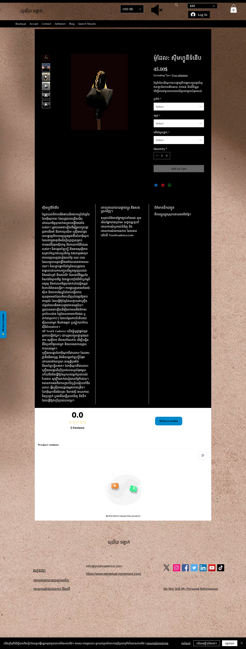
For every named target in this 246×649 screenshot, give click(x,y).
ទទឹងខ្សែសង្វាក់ (161, 132)
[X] (166, 567)
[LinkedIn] (203, 567)
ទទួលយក (229, 643)
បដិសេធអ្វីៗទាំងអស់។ (206, 643)
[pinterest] (194, 567)
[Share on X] (176, 185)
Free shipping (180, 75)
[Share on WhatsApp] (169, 185)
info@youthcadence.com (104, 566)
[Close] (242, 643)
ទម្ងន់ (157, 115)
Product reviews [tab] (48, 445)
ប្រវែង (157, 98)
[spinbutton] (162, 155)
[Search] (176, 5)
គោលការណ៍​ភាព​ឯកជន (157, 643)
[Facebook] (185, 567)
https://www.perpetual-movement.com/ (113, 574)
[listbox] (132, 9)
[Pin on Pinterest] (163, 185)
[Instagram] (176, 567)
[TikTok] (220, 567)
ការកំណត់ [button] (186, 643)
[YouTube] (211, 567)
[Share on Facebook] (156, 185)
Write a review (168, 421)
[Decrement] (156, 155)
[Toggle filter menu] (203, 455)
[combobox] (179, 107)
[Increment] (167, 155)
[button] (233, 9)
